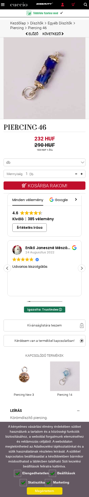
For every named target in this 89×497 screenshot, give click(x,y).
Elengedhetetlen (35, 473)
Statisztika (36, 482)
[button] (59, 199)
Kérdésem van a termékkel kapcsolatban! (44, 341)
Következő (51, 34)
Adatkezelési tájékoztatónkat (55, 446)
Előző (33, 34)
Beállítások (66, 473)
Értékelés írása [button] (29, 227)
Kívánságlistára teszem (44, 325)
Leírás (16, 411)
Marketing (61, 482)
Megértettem (44, 491)
